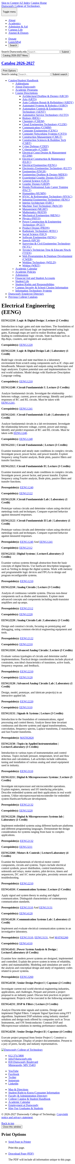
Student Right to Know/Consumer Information (34, 1092)
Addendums (22, 83)
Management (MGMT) (35, 209)
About (11, 20)
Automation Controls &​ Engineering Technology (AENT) (42, 110)
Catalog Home (39, 2)
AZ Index (24, 2)
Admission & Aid (18, 26)
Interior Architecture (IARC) (38, 202)
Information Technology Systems (33, 290)
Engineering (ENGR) (34, 171)
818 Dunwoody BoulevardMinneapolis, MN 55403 (23, 1063)
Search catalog (9, 74)
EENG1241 (8, 402)
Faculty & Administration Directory (27, 1095)
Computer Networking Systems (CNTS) (44, 133)
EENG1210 (26, 381)
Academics (14, 23)
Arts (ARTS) (29, 99)
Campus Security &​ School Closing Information (41, 287)
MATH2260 (61, 937)
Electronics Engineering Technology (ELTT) (47, 168)
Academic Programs (26, 89)
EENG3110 (25, 707)
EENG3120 (26, 677)
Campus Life (15, 29)
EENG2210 (26, 644)
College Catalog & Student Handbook (29, 1098)
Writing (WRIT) (31, 265)
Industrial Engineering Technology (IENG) (46, 199)
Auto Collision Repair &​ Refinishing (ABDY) (47, 102)
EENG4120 (26, 913)
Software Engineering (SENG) (39, 237)
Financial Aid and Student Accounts (35, 278)
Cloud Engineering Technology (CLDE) (44, 124)
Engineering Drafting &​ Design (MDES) (44, 174)
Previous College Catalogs (23, 296)
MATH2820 (27, 737)
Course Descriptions (26, 93)
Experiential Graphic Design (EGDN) (43, 177)
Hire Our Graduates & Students (25, 1108)
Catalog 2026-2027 (18, 63)
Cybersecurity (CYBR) (35, 149)
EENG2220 (26, 614)
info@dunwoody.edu (20, 1058)
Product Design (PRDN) (36, 227)
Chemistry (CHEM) (33, 121)
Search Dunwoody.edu (14, 51)
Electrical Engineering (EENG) (39, 165)
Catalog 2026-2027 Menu (15, 55)
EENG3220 (26, 810)
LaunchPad (14, 41)
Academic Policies (25, 271)
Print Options (9, 70)
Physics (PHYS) (31, 218)
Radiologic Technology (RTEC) (40, 231)
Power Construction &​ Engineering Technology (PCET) (41, 223)
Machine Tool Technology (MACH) (42, 205)
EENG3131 (45, 907)
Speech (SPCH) (31, 240)
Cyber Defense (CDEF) (35, 146)
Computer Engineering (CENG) (40, 130)
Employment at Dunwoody (23, 1105)
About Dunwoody (25, 86)
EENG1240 (20, 433)
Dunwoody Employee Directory (26, 293)
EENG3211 (25, 846)
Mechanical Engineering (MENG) (41, 215)
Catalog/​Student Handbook (23, 80)
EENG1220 (26, 344)
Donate (12, 38)
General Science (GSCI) (35, 180)
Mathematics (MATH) (34, 212)
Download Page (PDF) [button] (21, 1153)
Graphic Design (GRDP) (36, 183)
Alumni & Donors (18, 32)
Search (13, 45)
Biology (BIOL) (31, 118)
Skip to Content (10, 2)
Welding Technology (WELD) (39, 262)
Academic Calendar (26, 268)
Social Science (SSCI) (34, 234)
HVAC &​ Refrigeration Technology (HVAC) (47, 196)
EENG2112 (25, 547)
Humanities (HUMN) (34, 193)
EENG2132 (26, 804)
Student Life (22, 281)
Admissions (21, 274)
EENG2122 (26, 493)
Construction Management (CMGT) (42, 136)
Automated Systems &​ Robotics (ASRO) (45, 105)
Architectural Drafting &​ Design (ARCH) (45, 96)
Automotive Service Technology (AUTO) (45, 114)
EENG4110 (25, 943)
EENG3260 (26, 976)
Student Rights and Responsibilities (34, 284)
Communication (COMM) (36, 127)
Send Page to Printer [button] (19, 1141)
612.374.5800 (16, 1055)
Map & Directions (18, 1089)
